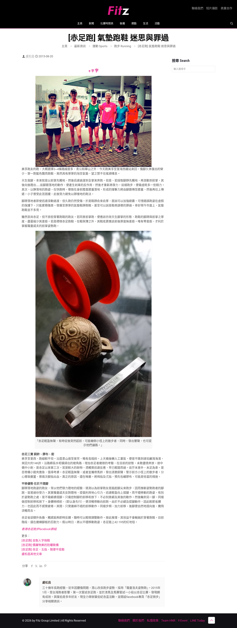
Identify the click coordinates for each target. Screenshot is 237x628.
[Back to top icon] (211, 620)
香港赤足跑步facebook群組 (39, 529)
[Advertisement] (193, 125)
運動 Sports (100, 46)
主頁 (64, 46)
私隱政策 (152, 620)
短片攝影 (212, 8)
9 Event (183, 620)
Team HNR (168, 620)
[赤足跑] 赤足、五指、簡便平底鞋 (43, 549)
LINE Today (197, 620)
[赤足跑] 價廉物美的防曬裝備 (40, 545)
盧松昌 (30, 56)
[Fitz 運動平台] (118, 9)
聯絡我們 (197, 8)
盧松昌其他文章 (32, 554)
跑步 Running (122, 46)
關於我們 (138, 620)
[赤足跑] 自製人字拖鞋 (36, 540)
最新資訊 (80, 46)
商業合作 (226, 8)
